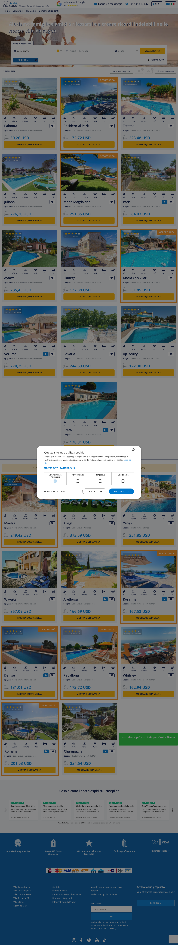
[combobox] (133, 449)
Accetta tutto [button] (121, 491)
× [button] (137, 450)
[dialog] (89, 472)
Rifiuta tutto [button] (94, 491)
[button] (89, 468)
